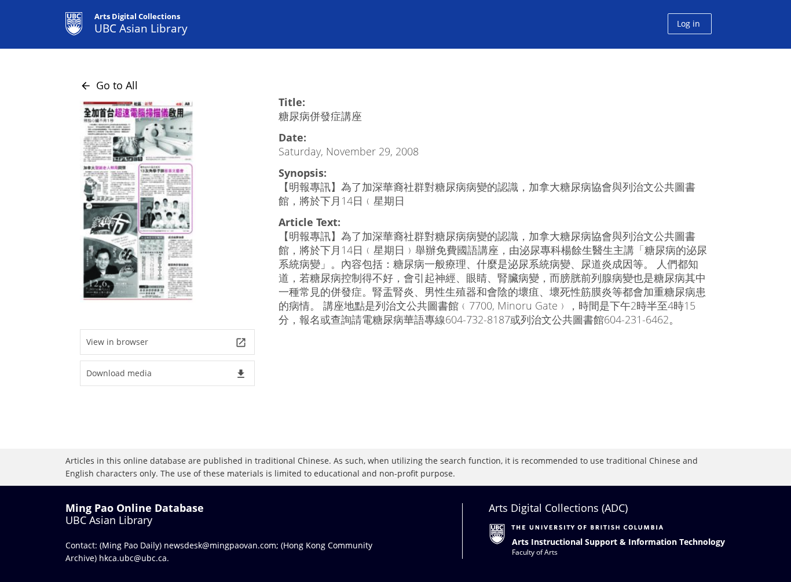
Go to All (109, 85)
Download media (166, 374)
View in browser (166, 342)
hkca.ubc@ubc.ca (133, 557)
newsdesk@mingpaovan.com (220, 545)
